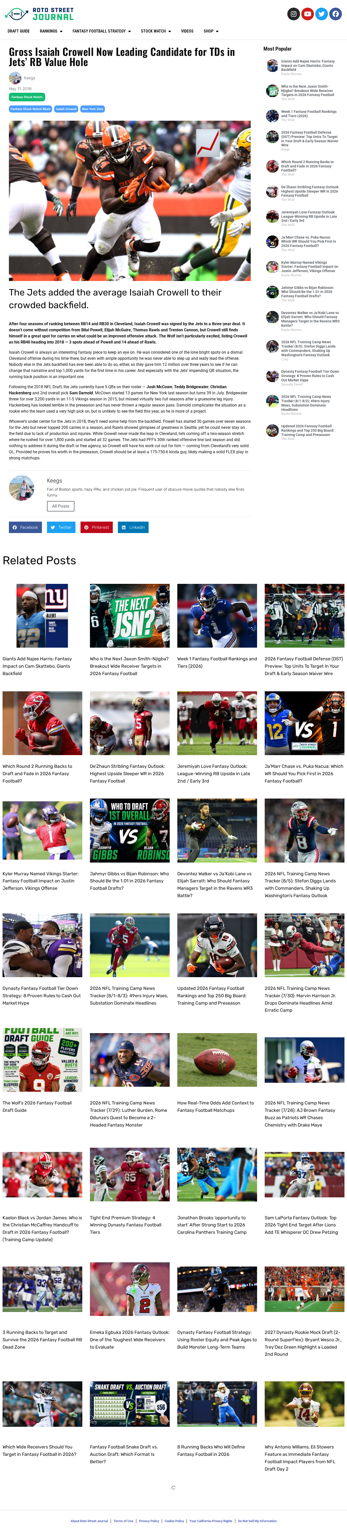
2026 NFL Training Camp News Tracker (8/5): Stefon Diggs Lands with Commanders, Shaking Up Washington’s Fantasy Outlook (308, 348)
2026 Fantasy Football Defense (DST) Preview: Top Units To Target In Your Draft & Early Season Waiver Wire (309, 138)
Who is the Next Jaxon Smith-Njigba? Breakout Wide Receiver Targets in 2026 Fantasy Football (307, 90)
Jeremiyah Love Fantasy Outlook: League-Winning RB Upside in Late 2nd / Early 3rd (309, 216)
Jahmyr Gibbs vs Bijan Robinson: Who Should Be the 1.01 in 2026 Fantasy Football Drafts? (307, 292)
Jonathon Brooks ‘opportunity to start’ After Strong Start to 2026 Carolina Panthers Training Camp (212, 1225)
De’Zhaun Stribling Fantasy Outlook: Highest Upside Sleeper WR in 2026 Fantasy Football (310, 191)
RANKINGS (48, 31)
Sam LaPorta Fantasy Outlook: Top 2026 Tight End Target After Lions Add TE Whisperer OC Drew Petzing (301, 1225)
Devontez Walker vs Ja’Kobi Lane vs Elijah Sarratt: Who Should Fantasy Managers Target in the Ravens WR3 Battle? (310, 319)
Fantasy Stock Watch (27, 97)
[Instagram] (293, 14)
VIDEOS (187, 31)
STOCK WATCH (153, 31)
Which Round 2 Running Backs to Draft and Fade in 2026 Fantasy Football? (307, 166)
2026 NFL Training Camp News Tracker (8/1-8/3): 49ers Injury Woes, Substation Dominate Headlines (306, 403)
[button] (25, 527)
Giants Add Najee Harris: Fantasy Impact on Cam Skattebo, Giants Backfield (308, 65)
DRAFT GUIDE (19, 31)
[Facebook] (335, 14)
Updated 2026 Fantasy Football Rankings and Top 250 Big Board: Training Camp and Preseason (307, 430)
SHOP (208, 31)
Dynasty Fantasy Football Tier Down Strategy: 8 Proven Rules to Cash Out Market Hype (310, 375)
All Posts (60, 506)
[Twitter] (321, 14)
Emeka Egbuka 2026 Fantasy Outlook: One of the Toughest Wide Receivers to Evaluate (130, 1340)
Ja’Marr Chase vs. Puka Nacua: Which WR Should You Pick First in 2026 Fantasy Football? (308, 241)
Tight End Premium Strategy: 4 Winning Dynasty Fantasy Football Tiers (125, 1225)
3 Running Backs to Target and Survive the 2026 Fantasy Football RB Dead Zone (42, 1340)
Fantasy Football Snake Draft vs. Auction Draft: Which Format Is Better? (124, 1454)
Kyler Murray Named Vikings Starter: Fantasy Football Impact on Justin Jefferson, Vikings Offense (309, 266)
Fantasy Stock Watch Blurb (30, 109)
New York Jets (92, 109)
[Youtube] (307, 14)
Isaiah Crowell (66, 109)
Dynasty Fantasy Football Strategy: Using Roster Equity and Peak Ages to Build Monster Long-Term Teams (217, 1340)
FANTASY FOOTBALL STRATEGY (99, 31)
